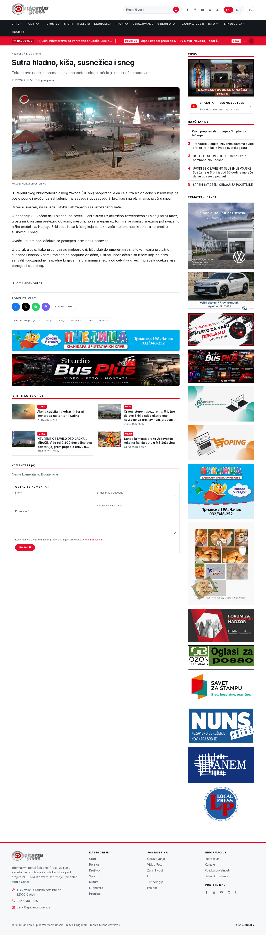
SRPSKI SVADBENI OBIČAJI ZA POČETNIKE (223, 184)
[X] (210, 9)
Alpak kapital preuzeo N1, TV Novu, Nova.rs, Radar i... (160, 41)
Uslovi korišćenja (216, 876)
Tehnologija (232, 23)
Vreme (37, 53)
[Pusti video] (221, 78)
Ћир (238, 9)
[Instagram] (195, 9)
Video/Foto (166, 23)
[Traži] (176, 10)
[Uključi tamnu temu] (250, 9)
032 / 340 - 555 (27, 901)
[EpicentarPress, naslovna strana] (30, 9)
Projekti (18, 32)
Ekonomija (102, 23)
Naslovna (17, 53)
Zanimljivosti (193, 23)
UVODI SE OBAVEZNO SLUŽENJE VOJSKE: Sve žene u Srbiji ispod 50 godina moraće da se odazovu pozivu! (223, 172)
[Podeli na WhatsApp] (36, 307)
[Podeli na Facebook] (16, 307)
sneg (61, 320)
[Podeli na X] (26, 307)
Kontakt (210, 864)
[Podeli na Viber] (46, 307)
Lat (228, 9)
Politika (32, 23)
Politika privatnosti (217, 870)
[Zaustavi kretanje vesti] (251, 41)
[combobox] (149, 9)
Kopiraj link (64, 306)
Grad (15, 23)
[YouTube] (202, 9)
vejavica (76, 320)
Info (211, 23)
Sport (68, 23)
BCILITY (249, 924)
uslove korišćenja (92, 539)
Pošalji (25, 547)
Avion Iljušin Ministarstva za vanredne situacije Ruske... (50, 41)
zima (90, 320)
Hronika (122, 23)
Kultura (83, 23)
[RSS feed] (217, 9)
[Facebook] (187, 9)
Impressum (212, 858)
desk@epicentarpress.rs (33, 907)
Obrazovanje (142, 23)
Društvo (53, 23)
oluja (49, 320)
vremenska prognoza (27, 320)
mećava (104, 320)
